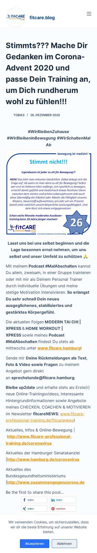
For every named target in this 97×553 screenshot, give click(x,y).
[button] (34, 500)
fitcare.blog (42, 17)
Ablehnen (64, 544)
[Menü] (89, 13)
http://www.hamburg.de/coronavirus (43, 459)
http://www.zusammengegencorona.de (46, 482)
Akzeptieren (34, 544)
